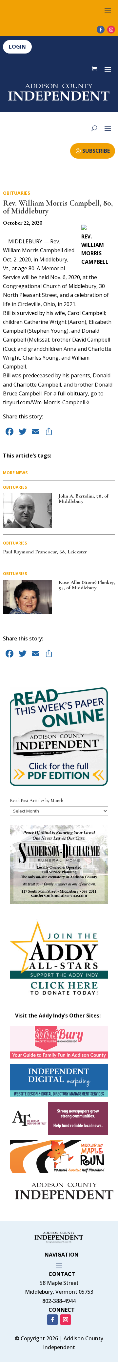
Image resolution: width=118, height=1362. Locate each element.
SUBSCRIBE (96, 150)
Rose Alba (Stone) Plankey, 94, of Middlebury (87, 585)
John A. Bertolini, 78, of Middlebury (83, 498)
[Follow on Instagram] (111, 29)
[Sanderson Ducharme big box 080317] (59, 902)
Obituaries (16, 193)
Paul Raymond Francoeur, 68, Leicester (45, 551)
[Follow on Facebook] (101, 29)
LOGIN (17, 46)
